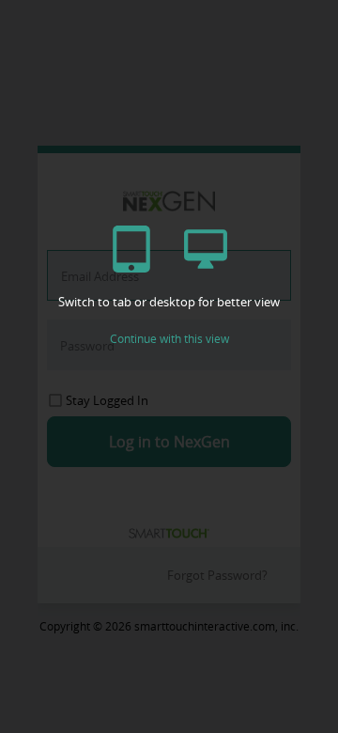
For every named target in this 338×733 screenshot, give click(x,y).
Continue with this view (169, 338)
